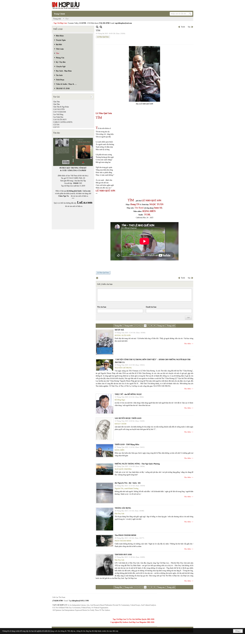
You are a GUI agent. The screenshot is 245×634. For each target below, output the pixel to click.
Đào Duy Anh (119, 514)
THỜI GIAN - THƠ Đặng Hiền (127, 444)
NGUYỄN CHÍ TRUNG (123, 368)
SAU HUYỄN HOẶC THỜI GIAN (128, 418)
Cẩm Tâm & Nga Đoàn (61, 107)
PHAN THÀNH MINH (123, 541)
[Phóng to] (100, 26)
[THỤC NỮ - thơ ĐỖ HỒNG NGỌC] (104, 403)
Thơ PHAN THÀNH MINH (125, 535)
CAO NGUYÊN (59, 109)
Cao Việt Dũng (58, 114)
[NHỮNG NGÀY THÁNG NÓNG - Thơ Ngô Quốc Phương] (104, 469)
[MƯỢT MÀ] (104, 342)
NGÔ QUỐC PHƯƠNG (123, 469)
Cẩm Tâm (56, 104)
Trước (183, 27)
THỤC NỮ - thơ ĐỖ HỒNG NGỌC (128, 394)
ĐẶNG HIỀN (119, 450)
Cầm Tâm (56, 102)
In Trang (97, 277)
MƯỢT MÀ (119, 330)
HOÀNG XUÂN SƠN (123, 335)
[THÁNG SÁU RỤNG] (104, 519)
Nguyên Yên (119, 488)
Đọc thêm (187, 343)
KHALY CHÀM (120, 424)
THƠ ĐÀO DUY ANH (123, 554)
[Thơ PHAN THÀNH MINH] (104, 540)
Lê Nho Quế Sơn (103, 37)
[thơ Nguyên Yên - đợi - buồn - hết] (104, 493)
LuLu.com (86, 191)
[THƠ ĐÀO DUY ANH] (104, 564)
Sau (189, 27)
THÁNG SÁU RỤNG (123, 508)
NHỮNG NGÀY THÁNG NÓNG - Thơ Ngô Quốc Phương (137, 464)
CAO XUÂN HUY (60, 120)
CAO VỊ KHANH (59, 112)
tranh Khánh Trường (131, 488)
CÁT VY (56, 127)
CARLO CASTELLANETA (62, 122)
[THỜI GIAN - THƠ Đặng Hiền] (104, 450)
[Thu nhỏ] (97, 26)
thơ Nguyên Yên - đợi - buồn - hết (128, 483)
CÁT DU (56, 125)
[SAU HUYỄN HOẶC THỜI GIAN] (104, 429)
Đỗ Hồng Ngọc (120, 400)
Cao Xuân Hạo (58, 117)
